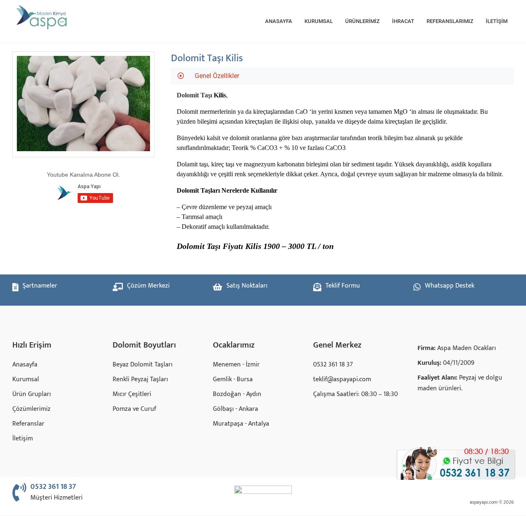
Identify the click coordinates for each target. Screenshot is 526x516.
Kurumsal (319, 21)
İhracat (403, 21)
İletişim (497, 21)
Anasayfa (278, 21)
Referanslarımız (450, 21)
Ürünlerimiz (362, 21)
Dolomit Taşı (194, 95)
